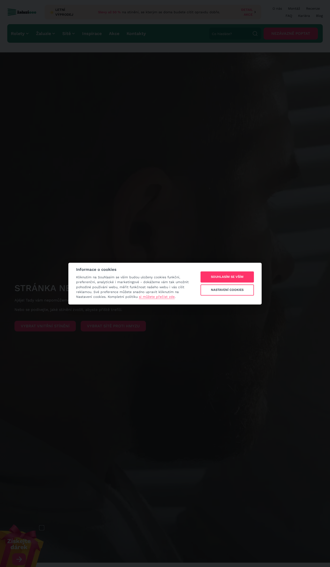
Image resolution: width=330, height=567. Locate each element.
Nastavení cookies (227, 290)
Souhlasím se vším (227, 277)
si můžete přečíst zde (157, 297)
